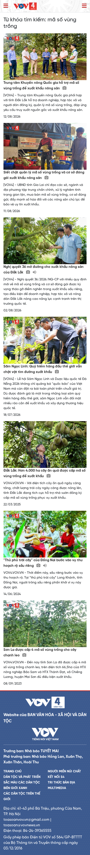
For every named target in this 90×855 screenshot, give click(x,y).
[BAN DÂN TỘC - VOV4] (25, 6)
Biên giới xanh (15, 788)
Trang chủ (12, 771)
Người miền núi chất (64, 771)
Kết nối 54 (56, 777)
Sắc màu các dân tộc (21, 782)
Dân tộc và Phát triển (21, 777)
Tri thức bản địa (61, 782)
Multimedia (57, 788)
